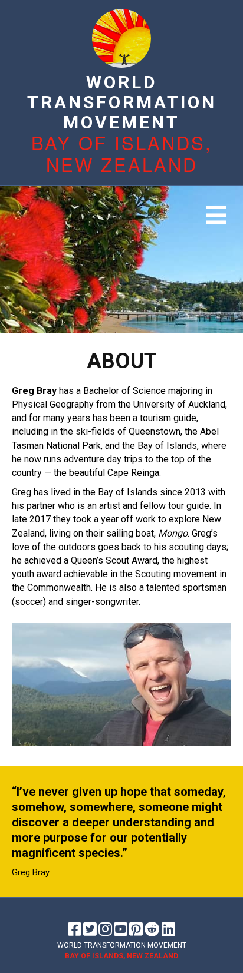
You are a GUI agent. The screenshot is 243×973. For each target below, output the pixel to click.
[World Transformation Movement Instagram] (105, 929)
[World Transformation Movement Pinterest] (136, 929)
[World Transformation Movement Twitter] (90, 929)
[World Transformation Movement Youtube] (120, 929)
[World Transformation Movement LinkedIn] (168, 929)
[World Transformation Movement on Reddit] (152, 929)
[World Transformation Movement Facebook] (74, 929)
